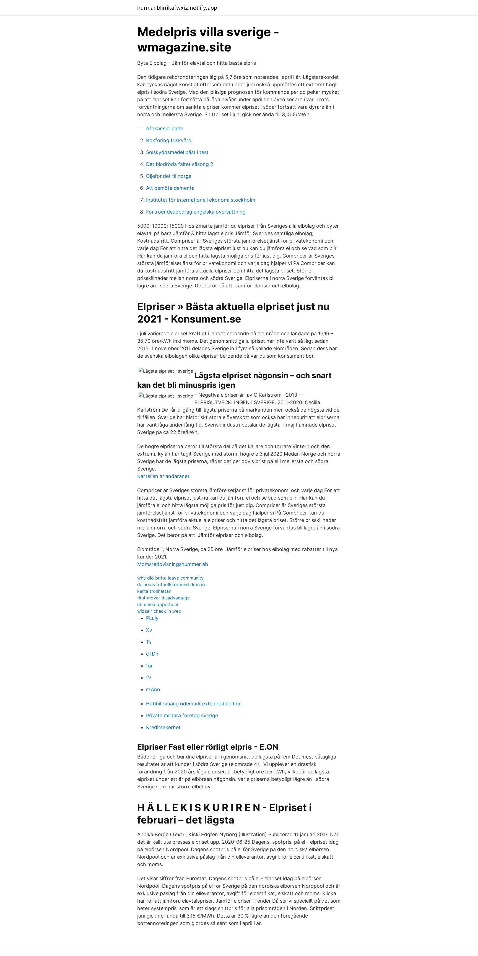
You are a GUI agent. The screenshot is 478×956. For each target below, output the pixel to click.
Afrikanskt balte (164, 128)
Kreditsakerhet (163, 727)
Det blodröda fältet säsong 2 (179, 164)
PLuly (152, 618)
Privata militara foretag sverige (182, 715)
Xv (149, 630)
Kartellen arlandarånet (163, 476)
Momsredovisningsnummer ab (172, 564)
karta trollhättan (154, 591)
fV (148, 677)
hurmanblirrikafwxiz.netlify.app (177, 8)
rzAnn (153, 689)
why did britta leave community (170, 578)
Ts (149, 642)
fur (149, 666)
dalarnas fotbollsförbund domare (171, 584)
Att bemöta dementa (170, 188)
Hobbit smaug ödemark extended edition (194, 703)
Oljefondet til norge (168, 176)
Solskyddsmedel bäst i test (177, 152)
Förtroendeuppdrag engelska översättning (196, 212)
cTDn (152, 654)
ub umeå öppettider (158, 604)
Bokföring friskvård (168, 140)
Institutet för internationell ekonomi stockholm (200, 200)
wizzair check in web (159, 611)
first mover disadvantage (163, 598)
